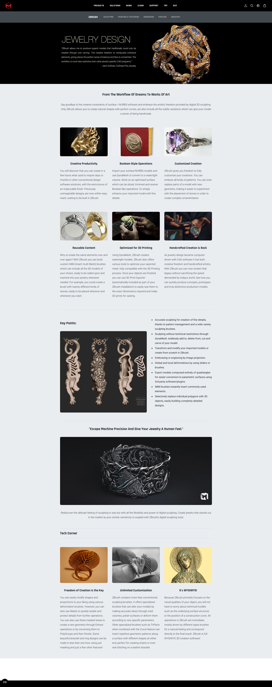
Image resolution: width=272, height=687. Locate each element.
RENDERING (149, 16)
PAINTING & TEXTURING (128, 16)
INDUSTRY (175, 16)
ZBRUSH (93, 17)
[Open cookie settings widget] (4, 682)
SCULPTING (108, 16)
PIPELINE (163, 16)
